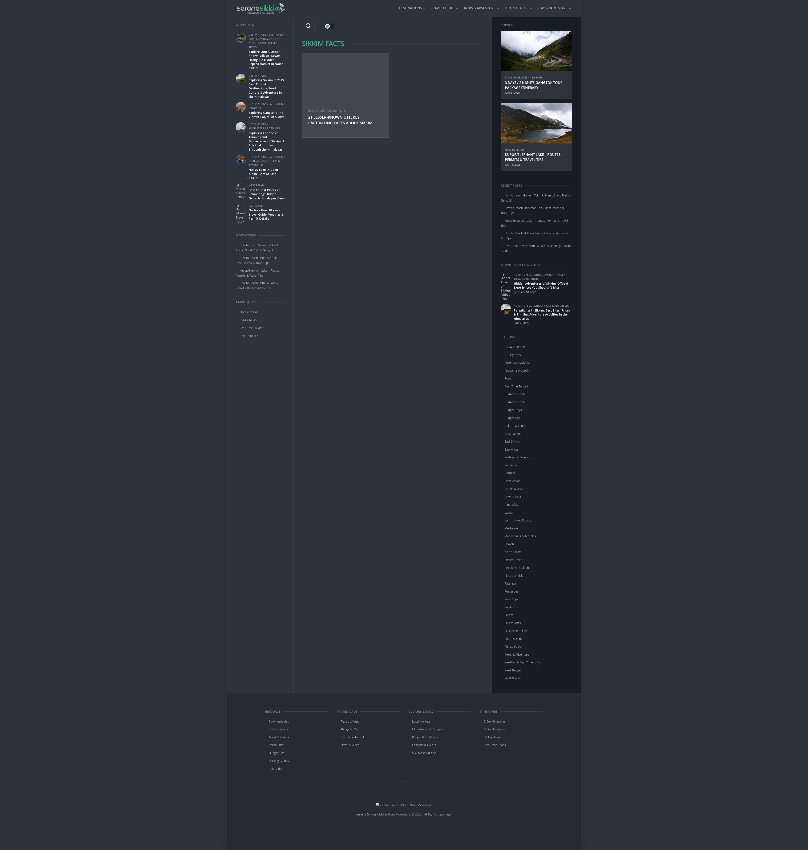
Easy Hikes (275, 34)
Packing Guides (279, 761)
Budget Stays (513, 410)
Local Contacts (278, 729)
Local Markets (421, 721)
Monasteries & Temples (264, 128)
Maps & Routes (279, 737)
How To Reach (248, 336)
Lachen (509, 513)
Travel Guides (442, 8)
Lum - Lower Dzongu (262, 39)
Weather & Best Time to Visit (524, 662)
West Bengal (257, 185)
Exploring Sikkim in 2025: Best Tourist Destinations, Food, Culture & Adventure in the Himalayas (267, 88)
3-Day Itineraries (516, 77)
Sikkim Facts (336, 111)
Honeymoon (513, 481)
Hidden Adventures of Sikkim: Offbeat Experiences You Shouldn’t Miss (541, 285)
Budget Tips (512, 418)
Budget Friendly (515, 394)
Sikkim (509, 615)
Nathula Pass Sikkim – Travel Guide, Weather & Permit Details (266, 214)
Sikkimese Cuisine (516, 631)
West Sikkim (513, 678)
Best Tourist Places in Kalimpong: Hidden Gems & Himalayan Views (267, 194)
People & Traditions (517, 568)
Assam (509, 378)
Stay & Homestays (552, 8)
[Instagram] (477, 26)
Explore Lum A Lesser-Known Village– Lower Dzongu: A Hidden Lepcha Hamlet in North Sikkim (266, 60)
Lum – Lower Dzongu (518, 520)
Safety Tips (512, 607)
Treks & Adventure (479, 8)
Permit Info (276, 745)
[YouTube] (466, 26)
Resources (316, 111)
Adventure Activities (528, 274)
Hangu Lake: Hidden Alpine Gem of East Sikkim (263, 174)
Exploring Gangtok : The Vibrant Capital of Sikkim (266, 115)
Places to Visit (248, 312)
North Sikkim (257, 43)
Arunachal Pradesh (517, 371)
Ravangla (510, 583)
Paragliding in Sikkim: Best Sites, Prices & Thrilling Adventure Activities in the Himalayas (542, 314)
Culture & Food (515, 426)
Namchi (509, 544)
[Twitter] (471, 26)
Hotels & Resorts (516, 489)
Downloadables (279, 721)
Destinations (410, 8)
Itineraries (536, 77)
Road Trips (511, 599)
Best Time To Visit (251, 328)
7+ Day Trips (513, 355)
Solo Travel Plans (495, 745)
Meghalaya (511, 528)
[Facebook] (460, 26)
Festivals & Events (516, 457)
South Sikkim (513, 639)
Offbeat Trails (258, 161)
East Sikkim (276, 104)
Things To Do (247, 320)
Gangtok (255, 108)
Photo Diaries (516, 8)
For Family (511, 465)
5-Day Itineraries (495, 729)
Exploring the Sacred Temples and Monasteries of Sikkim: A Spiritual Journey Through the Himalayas (266, 141)
